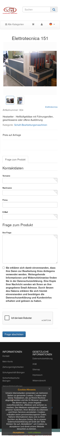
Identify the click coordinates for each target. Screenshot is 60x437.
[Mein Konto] (41, 24)
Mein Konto (7, 361)
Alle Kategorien (15, 24)
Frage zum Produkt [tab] (15, 159)
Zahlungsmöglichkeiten (13, 366)
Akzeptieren (18, 432)
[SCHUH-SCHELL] (10, 10)
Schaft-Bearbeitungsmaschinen (30, 124)
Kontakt (5, 355)
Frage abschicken (14, 334)
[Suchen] (53, 9)
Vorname (6, 175)
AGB (34, 363)
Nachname (7, 187)
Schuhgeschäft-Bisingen (13, 372)
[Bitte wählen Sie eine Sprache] (52, 24)
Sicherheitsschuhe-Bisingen (11, 379)
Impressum (37, 374)
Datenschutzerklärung (42, 358)
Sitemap (36, 369)
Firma (5, 200)
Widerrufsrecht (39, 380)
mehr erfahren (34, 432)
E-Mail (5, 212)
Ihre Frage (6, 232)
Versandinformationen (12, 386)
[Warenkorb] (33, 24)
